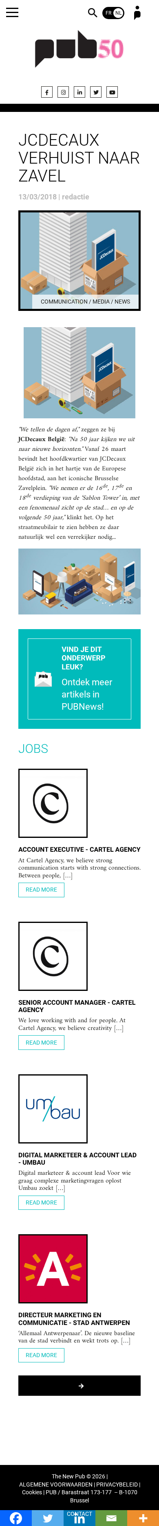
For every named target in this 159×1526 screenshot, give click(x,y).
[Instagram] (63, 92)
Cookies (32, 1492)
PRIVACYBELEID (117, 1485)
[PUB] (79, 53)
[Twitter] (96, 92)
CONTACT (79, 1514)
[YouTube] (112, 92)
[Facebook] (47, 92)
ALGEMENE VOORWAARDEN (56, 1485)
